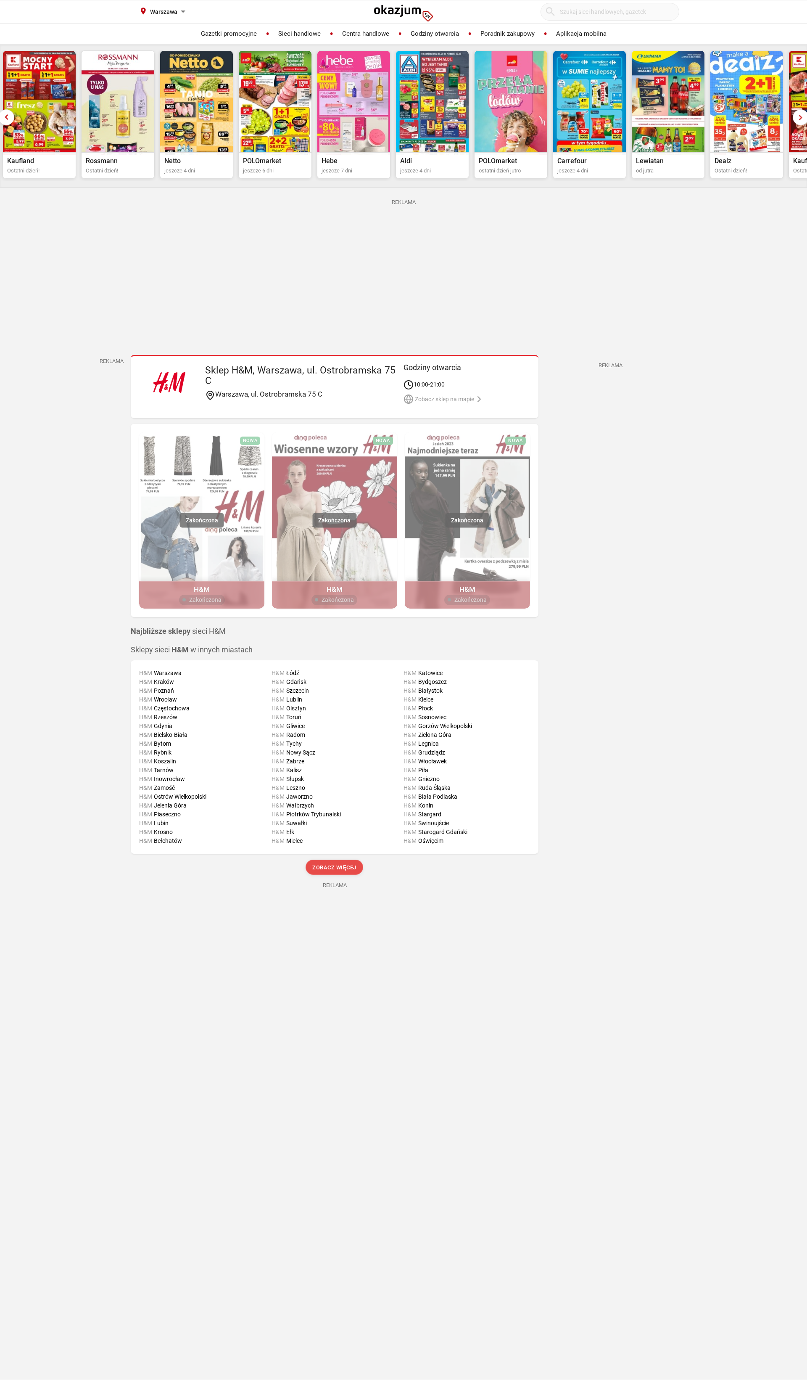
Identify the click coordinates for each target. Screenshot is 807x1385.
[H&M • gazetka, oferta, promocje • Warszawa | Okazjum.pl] (169, 382)
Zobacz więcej (335, 867)
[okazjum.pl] (403, 13)
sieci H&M (178, 631)
